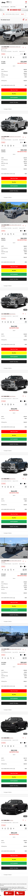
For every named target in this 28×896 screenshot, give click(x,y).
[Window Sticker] (26, 57)
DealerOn (9, 890)
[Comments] (24, 57)
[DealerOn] (4, 888)
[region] (14, 77)
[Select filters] (23, 19)
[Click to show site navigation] (26, 7)
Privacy (16, 890)
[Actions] (25, 47)
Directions (12, 6)
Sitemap (13, 890)
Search (22, 14)
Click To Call (14, 102)
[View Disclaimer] (14, 57)
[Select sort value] (26, 20)
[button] (5, 7)
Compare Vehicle (7, 109)
